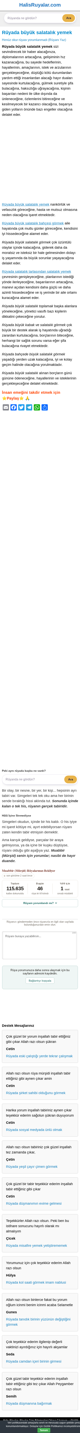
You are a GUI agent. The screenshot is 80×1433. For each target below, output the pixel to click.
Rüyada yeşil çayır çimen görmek (31, 1167)
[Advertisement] (40, 160)
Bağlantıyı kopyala (40, 980)
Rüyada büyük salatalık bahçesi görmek (33, 223)
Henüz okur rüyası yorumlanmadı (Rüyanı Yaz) (34, 40)
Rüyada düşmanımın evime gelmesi (34, 1203)
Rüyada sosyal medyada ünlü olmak (34, 1130)
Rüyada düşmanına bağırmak (29, 1403)
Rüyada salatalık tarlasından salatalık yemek (36, 272)
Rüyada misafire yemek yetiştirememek (36, 1246)
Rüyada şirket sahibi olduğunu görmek (35, 1093)
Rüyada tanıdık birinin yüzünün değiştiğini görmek (38, 1321)
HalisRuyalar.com (40, 5)
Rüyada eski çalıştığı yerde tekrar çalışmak (39, 1056)
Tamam (44, 1430)
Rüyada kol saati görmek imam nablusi (36, 1282)
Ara (68, 18)
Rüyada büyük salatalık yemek (37, 32)
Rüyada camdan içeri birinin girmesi (33, 1361)
